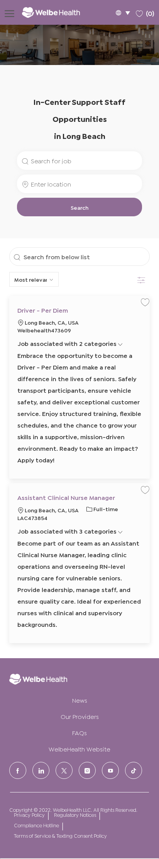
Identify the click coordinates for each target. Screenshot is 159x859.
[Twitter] (64, 770)
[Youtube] (110, 770)
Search (79, 207)
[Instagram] (87, 770)
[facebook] (17, 770)
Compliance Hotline (36, 825)
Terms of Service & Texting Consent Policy (60, 835)
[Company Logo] (56, 12)
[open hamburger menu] (9, 12)
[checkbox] (145, 301)
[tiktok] (133, 770)
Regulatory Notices (75, 814)
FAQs (79, 732)
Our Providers (80, 716)
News (79, 699)
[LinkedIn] (40, 770)
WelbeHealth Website (79, 748)
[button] (122, 12)
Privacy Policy (29, 814)
